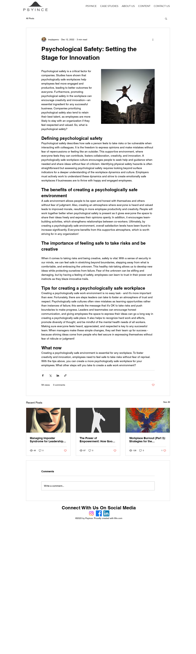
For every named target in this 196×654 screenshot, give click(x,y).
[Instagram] (91, 513)
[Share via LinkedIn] (57, 375)
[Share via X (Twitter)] (50, 375)
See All (166, 402)
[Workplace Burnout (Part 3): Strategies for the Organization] (148, 420)
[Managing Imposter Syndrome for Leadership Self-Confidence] (48, 420)
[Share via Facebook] (42, 375)
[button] (166, 18)
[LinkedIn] (106, 513)
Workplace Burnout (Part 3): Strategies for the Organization (147, 439)
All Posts (30, 18)
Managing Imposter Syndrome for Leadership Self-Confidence (46, 439)
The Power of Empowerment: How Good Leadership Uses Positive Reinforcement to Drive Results (97, 439)
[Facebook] (99, 513)
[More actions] (153, 39)
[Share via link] (65, 375)
